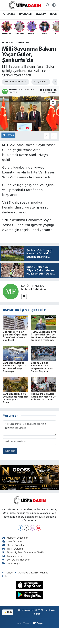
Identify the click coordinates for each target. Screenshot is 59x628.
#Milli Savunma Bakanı (15, 82)
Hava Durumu (14, 541)
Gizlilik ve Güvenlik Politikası (33, 572)
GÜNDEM (8, 14)
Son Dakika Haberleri (18, 560)
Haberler (8, 43)
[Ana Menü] (3, 5)
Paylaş (10, 135)
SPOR (53, 14)
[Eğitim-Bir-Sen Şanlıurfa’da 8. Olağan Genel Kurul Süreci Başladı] (43, 353)
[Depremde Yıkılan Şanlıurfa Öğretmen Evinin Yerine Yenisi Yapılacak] (15, 322)
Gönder (10, 450)
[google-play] (29, 595)
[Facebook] (20, 528)
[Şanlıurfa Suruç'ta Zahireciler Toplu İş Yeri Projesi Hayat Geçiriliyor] (15, 353)
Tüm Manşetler (15, 556)
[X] (26, 528)
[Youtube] (38, 528)
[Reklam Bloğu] (29, 477)
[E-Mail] (24, 296)
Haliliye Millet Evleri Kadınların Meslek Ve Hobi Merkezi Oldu (43, 397)
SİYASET (40, 14)
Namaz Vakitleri (16, 545)
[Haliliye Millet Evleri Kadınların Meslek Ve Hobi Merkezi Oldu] (43, 384)
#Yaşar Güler (40, 82)
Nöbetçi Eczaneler (17, 538)
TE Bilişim (38, 623)
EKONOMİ (25, 14)
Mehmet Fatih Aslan (34, 289)
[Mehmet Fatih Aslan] (11, 291)
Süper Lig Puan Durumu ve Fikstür (25, 552)
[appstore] (29, 585)
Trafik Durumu (15, 549)
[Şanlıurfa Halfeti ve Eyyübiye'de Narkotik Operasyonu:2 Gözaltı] (15, 384)
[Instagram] (32, 528)
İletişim (9, 576)
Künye (9, 572)
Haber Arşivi (13, 563)
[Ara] (47, 5)
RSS (9, 612)
